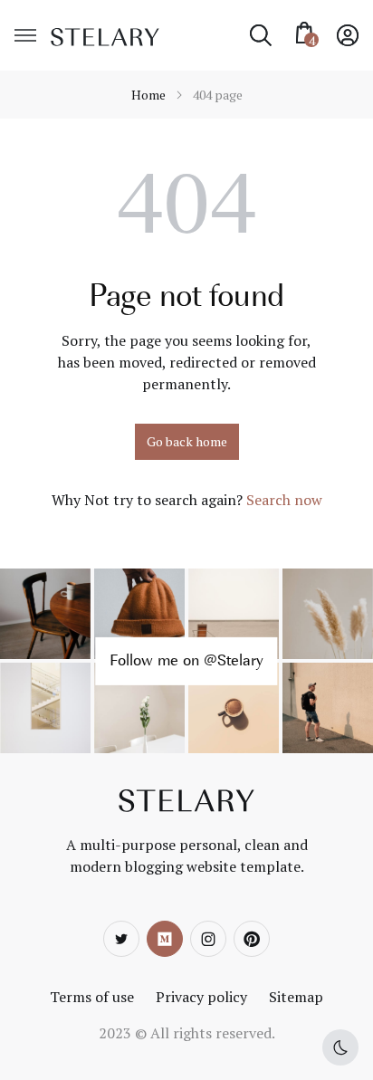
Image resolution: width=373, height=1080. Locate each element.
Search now (284, 500)
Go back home (187, 441)
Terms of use (92, 997)
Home (148, 94)
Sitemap (296, 997)
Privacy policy (201, 997)
